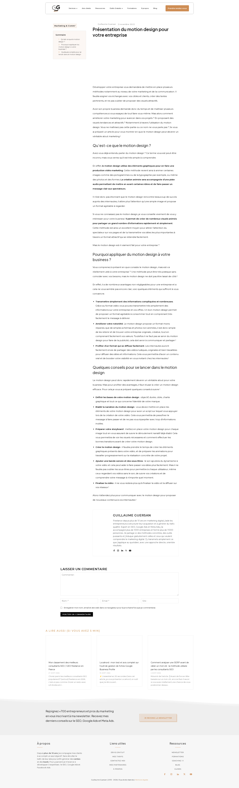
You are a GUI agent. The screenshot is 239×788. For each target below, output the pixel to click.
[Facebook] (114, 550)
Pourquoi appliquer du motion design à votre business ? (69, 46)
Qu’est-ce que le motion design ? (69, 40)
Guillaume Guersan (107, 24)
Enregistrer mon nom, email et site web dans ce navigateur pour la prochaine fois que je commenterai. (110, 608)
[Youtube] (130, 550)
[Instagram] (118, 550)
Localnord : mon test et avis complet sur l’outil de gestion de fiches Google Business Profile (119, 666)
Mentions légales (141, 780)
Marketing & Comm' (65, 26)
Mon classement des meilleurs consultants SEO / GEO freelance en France (66, 666)
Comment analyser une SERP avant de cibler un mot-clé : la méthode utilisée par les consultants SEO (170, 666)
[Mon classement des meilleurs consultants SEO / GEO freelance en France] (68, 646)
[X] (126, 550)
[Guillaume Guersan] (95, 24)
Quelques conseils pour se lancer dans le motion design (70, 53)
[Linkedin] (122, 550)
